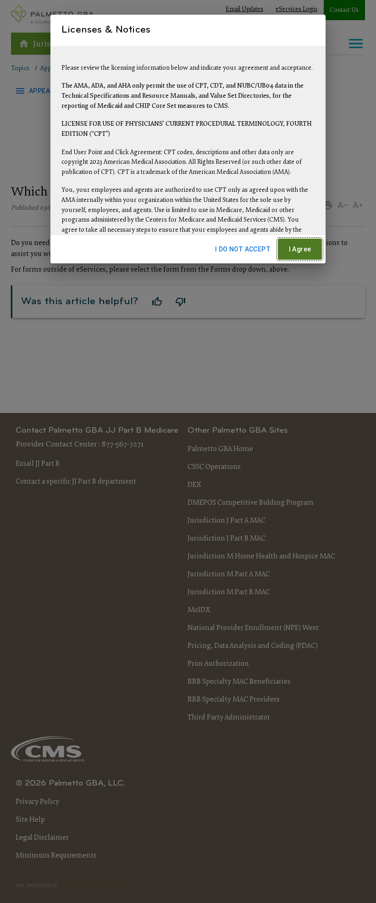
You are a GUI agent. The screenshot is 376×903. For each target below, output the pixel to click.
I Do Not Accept (243, 249)
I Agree (300, 249)
